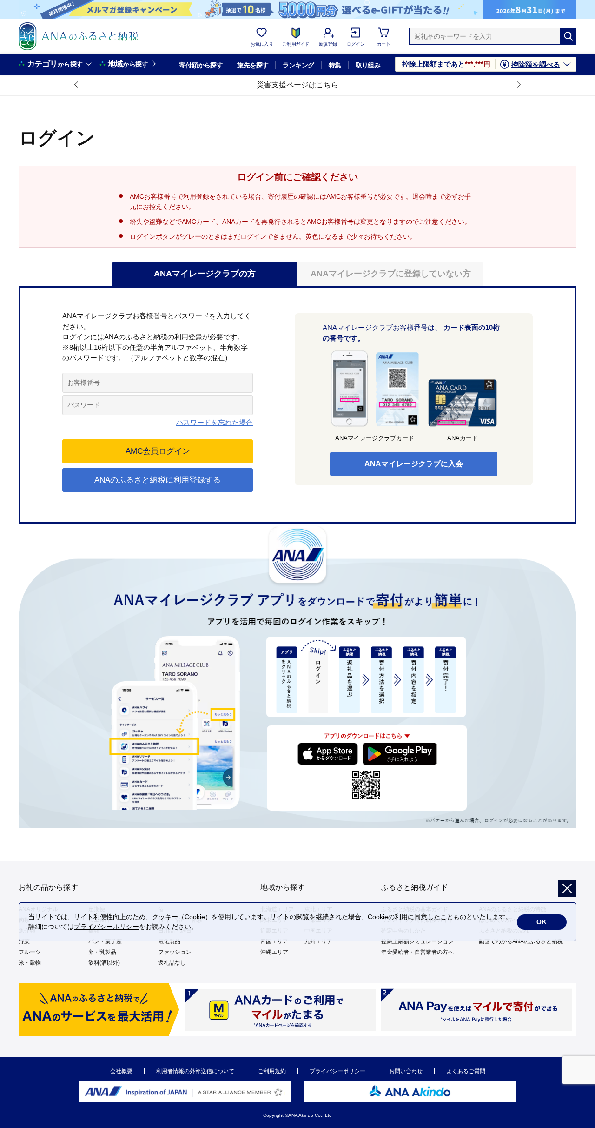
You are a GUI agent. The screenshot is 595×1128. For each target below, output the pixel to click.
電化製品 (169, 941)
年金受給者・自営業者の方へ (417, 952)
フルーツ (30, 952)
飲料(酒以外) (104, 963)
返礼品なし (172, 963)
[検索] (568, 36)
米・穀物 (30, 963)
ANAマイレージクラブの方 (205, 273)
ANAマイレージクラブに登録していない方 (391, 273)
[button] (77, 85)
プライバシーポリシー (337, 1071)
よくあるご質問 (465, 1071)
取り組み (368, 65)
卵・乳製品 (102, 952)
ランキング (298, 65)
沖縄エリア (274, 952)
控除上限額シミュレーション (417, 941)
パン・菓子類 (105, 941)
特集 (335, 65)
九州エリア (318, 941)
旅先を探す (252, 65)
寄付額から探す (201, 65)
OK (541, 922)
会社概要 (121, 1071)
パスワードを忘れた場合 (214, 422)
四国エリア (274, 941)
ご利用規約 (272, 1071)
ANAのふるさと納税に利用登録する (157, 480)
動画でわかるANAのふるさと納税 (521, 941)
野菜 (24, 941)
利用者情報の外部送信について (195, 1071)
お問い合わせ (406, 1071)
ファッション (175, 952)
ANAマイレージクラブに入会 (413, 464)
